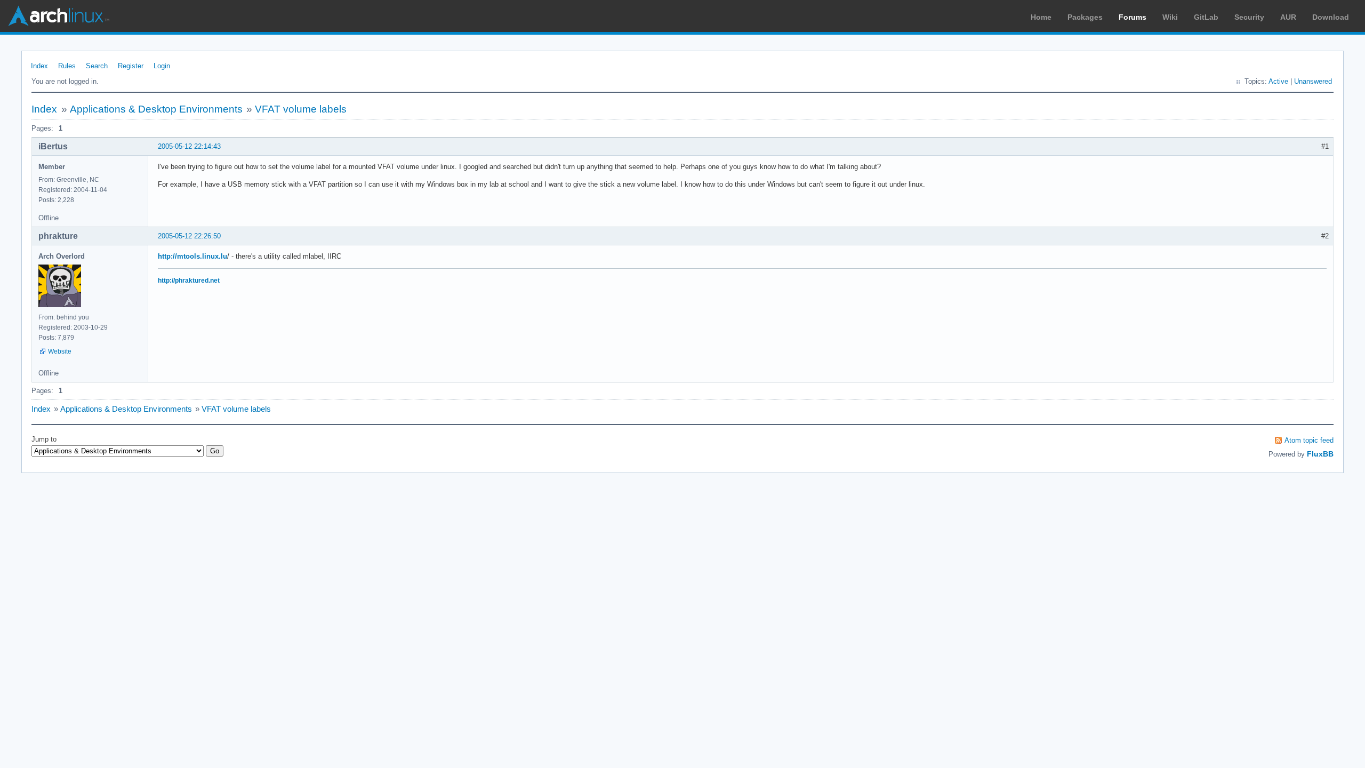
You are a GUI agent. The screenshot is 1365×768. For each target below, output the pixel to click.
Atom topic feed (1309, 440)
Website (59, 351)
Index (39, 66)
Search (97, 66)
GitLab (1206, 17)
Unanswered (1313, 81)
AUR (1288, 17)
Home (1041, 17)
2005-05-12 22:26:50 (189, 236)
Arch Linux (58, 16)
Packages (1085, 17)
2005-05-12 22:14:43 (189, 146)
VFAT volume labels (301, 109)
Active (1278, 81)
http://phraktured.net (189, 280)
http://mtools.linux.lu (192, 256)
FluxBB (1320, 454)
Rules (67, 66)
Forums (1132, 17)
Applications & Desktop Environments (156, 109)
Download (1330, 17)
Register (130, 66)
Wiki (1170, 17)
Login (162, 66)
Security (1249, 17)
